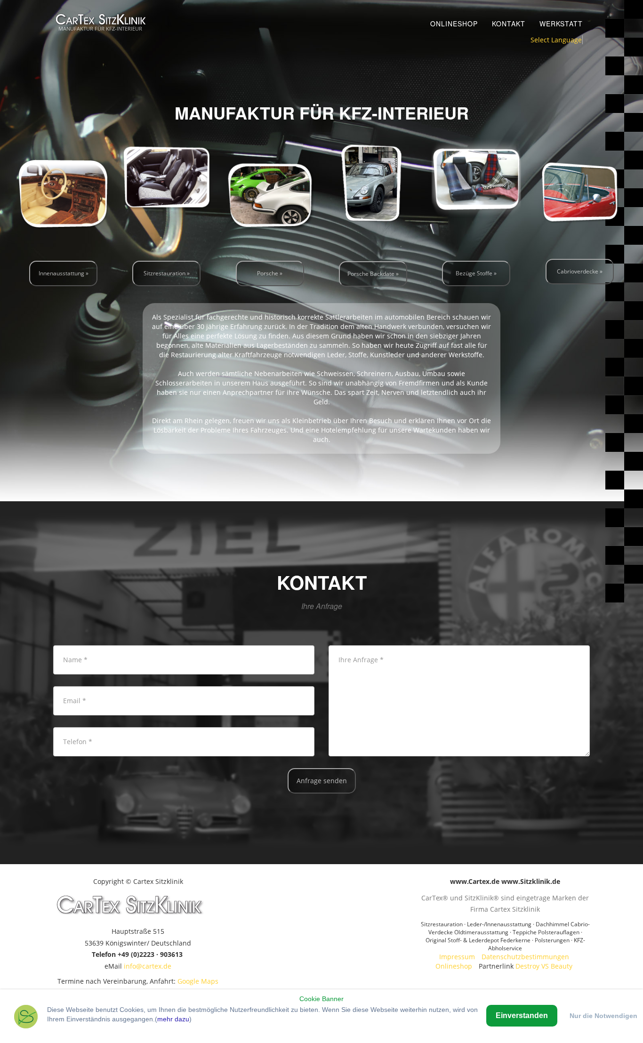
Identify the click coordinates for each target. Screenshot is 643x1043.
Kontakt (508, 23)
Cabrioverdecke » (580, 271)
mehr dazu (173, 1019)
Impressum (457, 956)
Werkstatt (561, 23)
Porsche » (269, 273)
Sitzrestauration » (167, 273)
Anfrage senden (322, 780)
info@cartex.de (147, 966)
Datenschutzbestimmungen (525, 956)
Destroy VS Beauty (543, 966)
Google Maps (197, 981)
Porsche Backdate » (373, 274)
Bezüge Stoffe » (476, 273)
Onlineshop (454, 23)
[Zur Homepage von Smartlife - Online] (26, 1018)
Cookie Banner (321, 999)
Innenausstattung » (63, 273)
